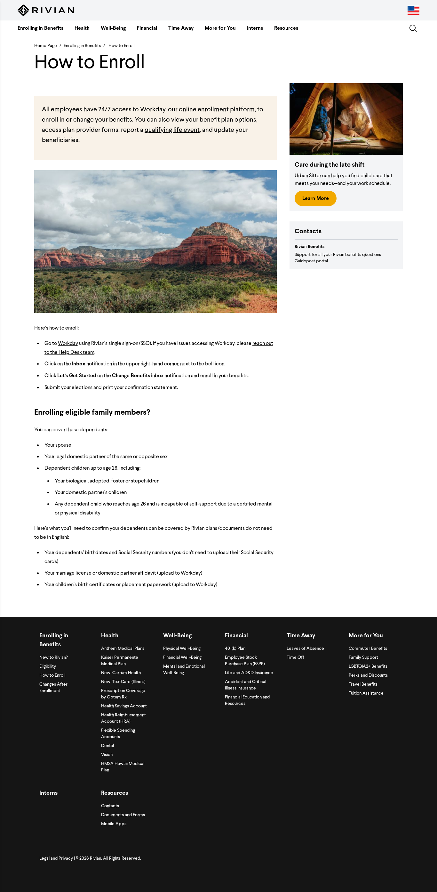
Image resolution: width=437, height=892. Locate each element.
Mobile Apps (113, 823)
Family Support (363, 657)
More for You (220, 28)
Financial (147, 28)
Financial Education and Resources (247, 700)
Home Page (45, 45)
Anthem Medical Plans (122, 648)
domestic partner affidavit (127, 572)
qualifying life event (172, 129)
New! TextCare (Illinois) (123, 681)
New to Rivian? (53, 657)
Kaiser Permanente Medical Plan (119, 660)
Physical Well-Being (182, 648)
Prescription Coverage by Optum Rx (123, 693)
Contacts (110, 805)
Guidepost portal (311, 260)
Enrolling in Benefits (40, 28)
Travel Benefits (363, 684)
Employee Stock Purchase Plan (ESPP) (245, 660)
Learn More (315, 198)
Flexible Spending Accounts (118, 733)
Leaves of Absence (305, 648)
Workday (68, 343)
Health (82, 28)
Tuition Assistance (366, 693)
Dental (107, 745)
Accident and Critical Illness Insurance (245, 684)
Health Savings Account (124, 705)
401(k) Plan (235, 648)
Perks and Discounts (368, 675)
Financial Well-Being (182, 657)
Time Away (181, 28)
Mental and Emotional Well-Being (184, 669)
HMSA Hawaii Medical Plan (122, 766)
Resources (286, 28)
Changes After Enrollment (53, 687)
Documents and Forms (123, 814)
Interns (255, 28)
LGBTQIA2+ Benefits (368, 666)
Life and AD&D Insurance (249, 672)
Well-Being (113, 28)
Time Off (295, 657)
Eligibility (47, 666)
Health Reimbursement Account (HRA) (123, 718)
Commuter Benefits (368, 648)
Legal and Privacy (56, 858)
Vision (107, 754)
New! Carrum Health (121, 672)
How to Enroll (52, 675)
